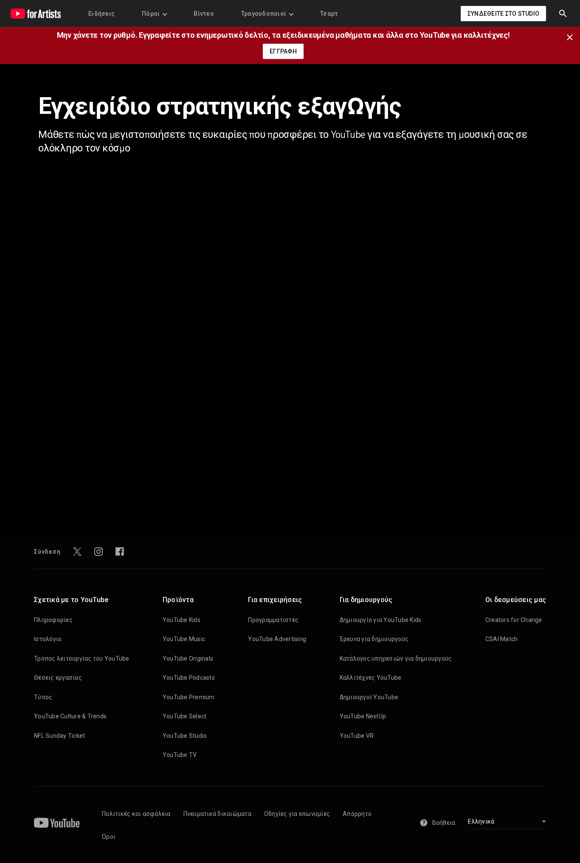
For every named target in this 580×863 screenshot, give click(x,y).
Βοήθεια (444, 822)
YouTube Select (185, 716)
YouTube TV (180, 754)
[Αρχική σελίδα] (35, 13)
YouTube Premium (189, 697)
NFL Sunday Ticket (59, 735)
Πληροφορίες (53, 619)
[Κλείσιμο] (572, 36)
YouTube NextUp (363, 716)
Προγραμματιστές (273, 619)
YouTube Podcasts (189, 677)
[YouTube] (57, 823)
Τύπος (43, 697)
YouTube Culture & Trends (70, 716)
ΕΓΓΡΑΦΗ (283, 51)
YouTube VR (357, 735)
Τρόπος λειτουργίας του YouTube (82, 658)
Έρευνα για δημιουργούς (374, 639)
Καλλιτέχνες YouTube (371, 677)
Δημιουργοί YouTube (369, 697)
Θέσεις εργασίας (58, 677)
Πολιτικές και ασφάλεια (136, 813)
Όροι (108, 836)
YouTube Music (184, 639)
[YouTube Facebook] (119, 551)
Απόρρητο (357, 813)
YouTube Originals (188, 658)
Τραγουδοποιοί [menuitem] (263, 13)
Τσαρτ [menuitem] (329, 13)
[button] (563, 13)
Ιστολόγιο (48, 639)
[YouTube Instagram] (98, 551)
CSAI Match (501, 639)
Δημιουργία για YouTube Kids (381, 619)
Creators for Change (513, 619)
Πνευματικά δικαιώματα (217, 813)
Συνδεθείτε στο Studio (503, 13)
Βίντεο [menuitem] (204, 13)
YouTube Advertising (277, 639)
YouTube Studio (185, 735)
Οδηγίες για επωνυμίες (297, 813)
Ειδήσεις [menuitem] (101, 13)
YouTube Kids (181, 619)
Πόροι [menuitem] (151, 13)
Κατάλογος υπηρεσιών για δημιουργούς (396, 658)
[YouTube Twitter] (77, 551)
